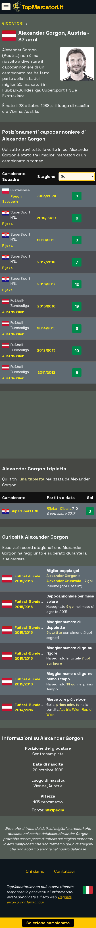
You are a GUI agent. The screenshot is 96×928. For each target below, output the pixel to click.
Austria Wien (13, 311)
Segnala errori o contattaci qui (39, 900)
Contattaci (64, 871)
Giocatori (13, 23)
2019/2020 (46, 217)
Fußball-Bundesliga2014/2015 (31, 707)
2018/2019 (46, 240)
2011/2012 (46, 372)
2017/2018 (46, 262)
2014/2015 (46, 328)
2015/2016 (46, 306)
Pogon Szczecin (12, 199)
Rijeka (7, 223)
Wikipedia (54, 810)
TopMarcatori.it (42, 7)
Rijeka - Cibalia (59, 508)
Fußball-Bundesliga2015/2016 (31, 579)
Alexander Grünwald (63, 580)
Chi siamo (35, 871)
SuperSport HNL (24, 511)
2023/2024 (46, 196)
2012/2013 (46, 350)
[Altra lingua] (87, 888)
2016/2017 (46, 284)
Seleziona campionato (47, 922)
